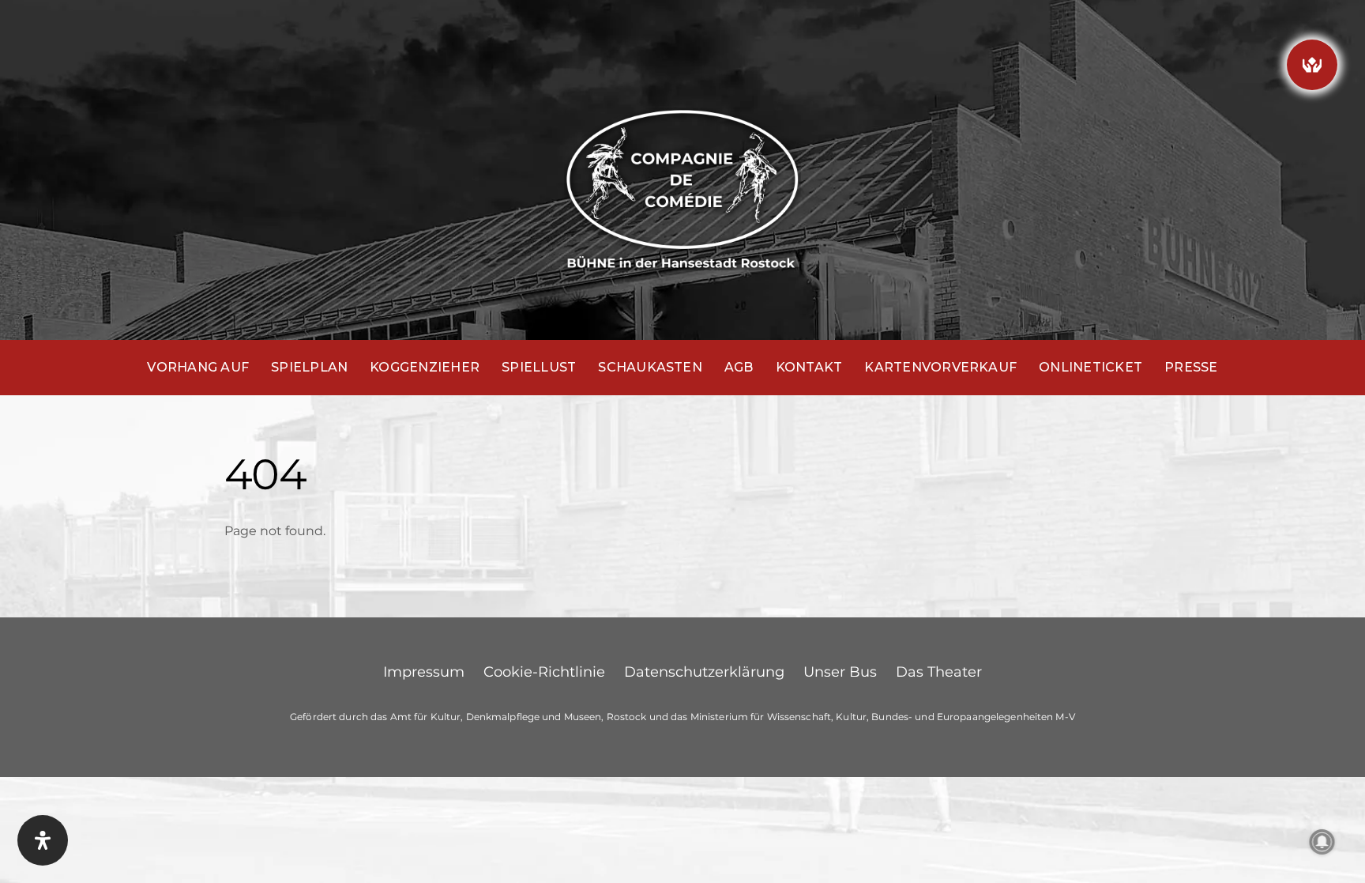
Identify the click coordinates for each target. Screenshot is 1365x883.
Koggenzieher (424, 367)
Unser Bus (840, 672)
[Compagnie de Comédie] (682, 186)
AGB (739, 367)
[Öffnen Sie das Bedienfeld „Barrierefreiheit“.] (42, 840)
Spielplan (309, 367)
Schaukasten (650, 367)
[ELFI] (1312, 65)
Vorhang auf (198, 367)
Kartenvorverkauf (940, 367)
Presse (1190, 367)
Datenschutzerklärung (704, 672)
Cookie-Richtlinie (544, 672)
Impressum (423, 672)
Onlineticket (1090, 367)
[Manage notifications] (1322, 842)
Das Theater (939, 672)
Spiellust (539, 367)
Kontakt (809, 367)
